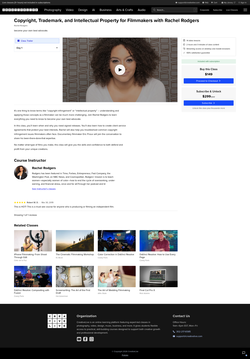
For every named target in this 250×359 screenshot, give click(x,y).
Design (83, 10)
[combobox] (174, 10)
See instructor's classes (44, 188)
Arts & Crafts (124, 10)
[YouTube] (79, 339)
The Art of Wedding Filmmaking (114, 290)
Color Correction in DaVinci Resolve (116, 254)
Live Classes (232, 9)
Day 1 (19, 47)
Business (106, 10)
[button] (243, 352)
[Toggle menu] (245, 10)
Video (70, 10)
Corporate (204, 9)
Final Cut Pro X (147, 290)
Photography (52, 10)
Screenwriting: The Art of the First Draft (73, 292)
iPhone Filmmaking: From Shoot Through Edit (30, 256)
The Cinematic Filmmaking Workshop (75, 254)
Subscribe (217, 9)
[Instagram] (91, 339)
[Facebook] (85, 339)
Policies (125, 355)
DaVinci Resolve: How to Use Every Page (158, 256)
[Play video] (120, 70)
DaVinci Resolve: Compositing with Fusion (31, 292)
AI (93, 10)
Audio (141, 10)
